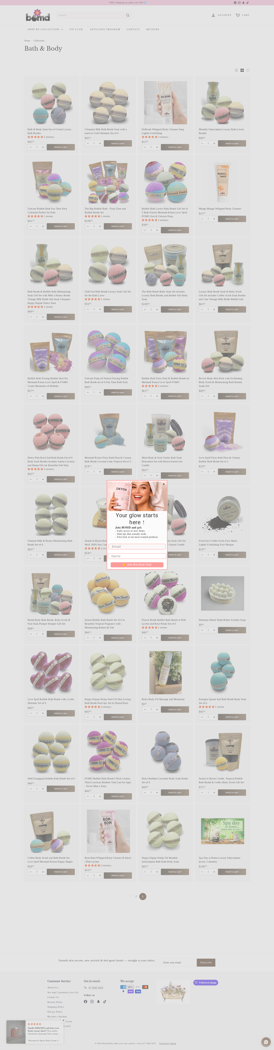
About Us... (53, 987)
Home (27, 40)
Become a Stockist (57, 1016)
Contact (133, 29)
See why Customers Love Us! (62, 992)
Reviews (153, 29)
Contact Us (53, 997)
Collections (39, 40)
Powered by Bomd (167, 1043)
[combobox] (93, 15)
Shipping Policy (55, 1007)
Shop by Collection (44, 29)
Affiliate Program (105, 29)
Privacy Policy (55, 1012)
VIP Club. (76, 29)
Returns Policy (55, 1002)
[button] (36, 137)
